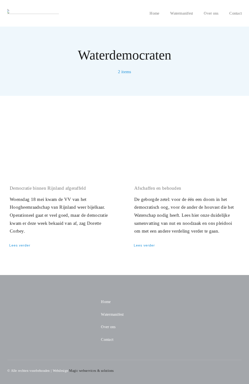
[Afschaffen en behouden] (187, 144)
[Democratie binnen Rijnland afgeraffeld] (62, 144)
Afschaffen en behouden (157, 188)
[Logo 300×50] (33, 11)
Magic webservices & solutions (91, 371)
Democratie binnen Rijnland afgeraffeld (48, 188)
